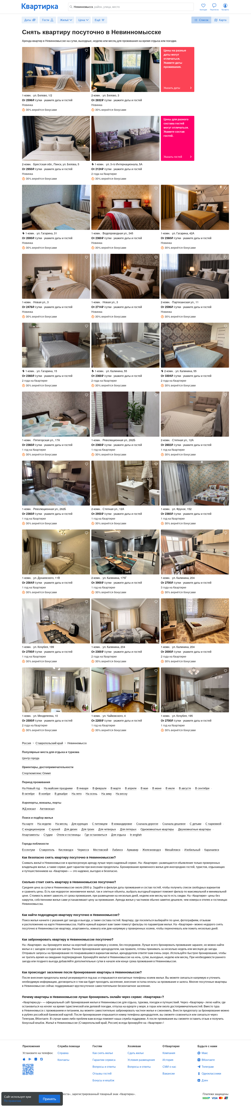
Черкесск (83, 850)
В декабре (61, 794)
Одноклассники (211, 1073)
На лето (77, 794)
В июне (157, 788)
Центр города (30, 758)
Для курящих (80, 824)
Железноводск (151, 850)
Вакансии (169, 1073)
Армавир (132, 850)
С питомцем (99, 824)
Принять (49, 1098)
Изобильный (192, 850)
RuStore (41, 1059)
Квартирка (42, 7)
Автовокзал (47, 809)
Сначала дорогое (147, 824)
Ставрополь (46, 850)
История (168, 1060)
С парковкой (213, 824)
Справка (63, 1053)
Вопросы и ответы (104, 1067)
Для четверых (107, 829)
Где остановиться (96, 835)
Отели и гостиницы (69, 835)
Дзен (205, 1080)
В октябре (28, 794)
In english (136, 835)
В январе (82, 788)
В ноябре (45, 794)
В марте (116, 788)
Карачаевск (211, 850)
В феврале (100, 788)
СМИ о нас (169, 1067)
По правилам (12, 1099)
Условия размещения (141, 1060)
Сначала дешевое (174, 824)
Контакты (63, 1060)
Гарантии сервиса (104, 1060)
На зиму (106, 794)
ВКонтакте (208, 1060)
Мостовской (100, 850)
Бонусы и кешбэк (103, 1080)
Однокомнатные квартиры (157, 829)
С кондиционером (33, 829)
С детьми (195, 824)
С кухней (54, 829)
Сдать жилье (136, 1053)
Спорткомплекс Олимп (36, 773)
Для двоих (70, 829)
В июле (170, 788)
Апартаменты (30, 835)
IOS (24, 1059)
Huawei (35, 1059)
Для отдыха (118, 835)
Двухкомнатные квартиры (194, 829)
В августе (185, 788)
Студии (48, 835)
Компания (169, 1053)
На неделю (44, 824)
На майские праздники (58, 788)
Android (29, 1059)
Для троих (87, 829)
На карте (27, 824)
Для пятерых (128, 829)
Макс (205, 1053)
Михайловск (172, 850)
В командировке (121, 824)
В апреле (131, 788)
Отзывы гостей (102, 1073)
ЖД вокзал (29, 809)
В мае (144, 788)
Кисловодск (66, 850)
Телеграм (208, 1067)
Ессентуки (28, 850)
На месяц (61, 824)
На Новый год (31, 788)
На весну (121, 794)
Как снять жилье (103, 1053)
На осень (91, 794)
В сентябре (202, 788)
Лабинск (117, 850)
